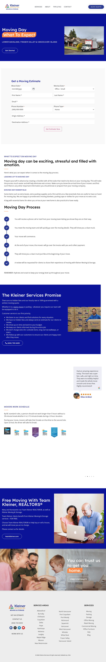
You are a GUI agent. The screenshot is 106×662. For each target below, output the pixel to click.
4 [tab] (92, 476)
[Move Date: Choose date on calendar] (33, 89)
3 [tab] (90, 476)
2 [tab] (87, 476)
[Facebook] (11, 627)
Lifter (69, 655)
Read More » (83, 459)
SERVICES (38, 7)
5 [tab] (94, 476)
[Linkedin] (19, 627)
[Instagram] (15, 627)
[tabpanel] (87, 419)
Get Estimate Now (53, 129)
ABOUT (47, 7)
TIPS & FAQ (57, 7)
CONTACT (67, 7)
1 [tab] (85, 476)
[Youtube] (23, 627)
